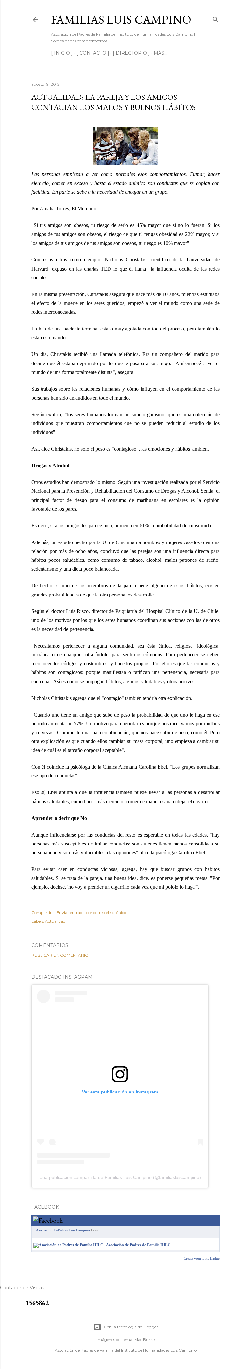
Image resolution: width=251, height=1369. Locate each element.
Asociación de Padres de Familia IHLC (138, 1245)
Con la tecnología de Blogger (131, 1327)
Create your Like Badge (202, 1258)
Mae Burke (144, 1339)
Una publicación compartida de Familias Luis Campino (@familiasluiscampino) (120, 1177)
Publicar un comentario (60, 955)
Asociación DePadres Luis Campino (63, 1230)
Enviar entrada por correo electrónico (91, 912)
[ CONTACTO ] (92, 53)
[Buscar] (216, 18)
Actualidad (55, 921)
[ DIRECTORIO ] (131, 53)
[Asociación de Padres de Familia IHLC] (68, 1245)
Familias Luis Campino (121, 19)
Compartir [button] (41, 912)
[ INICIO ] (62, 53)
